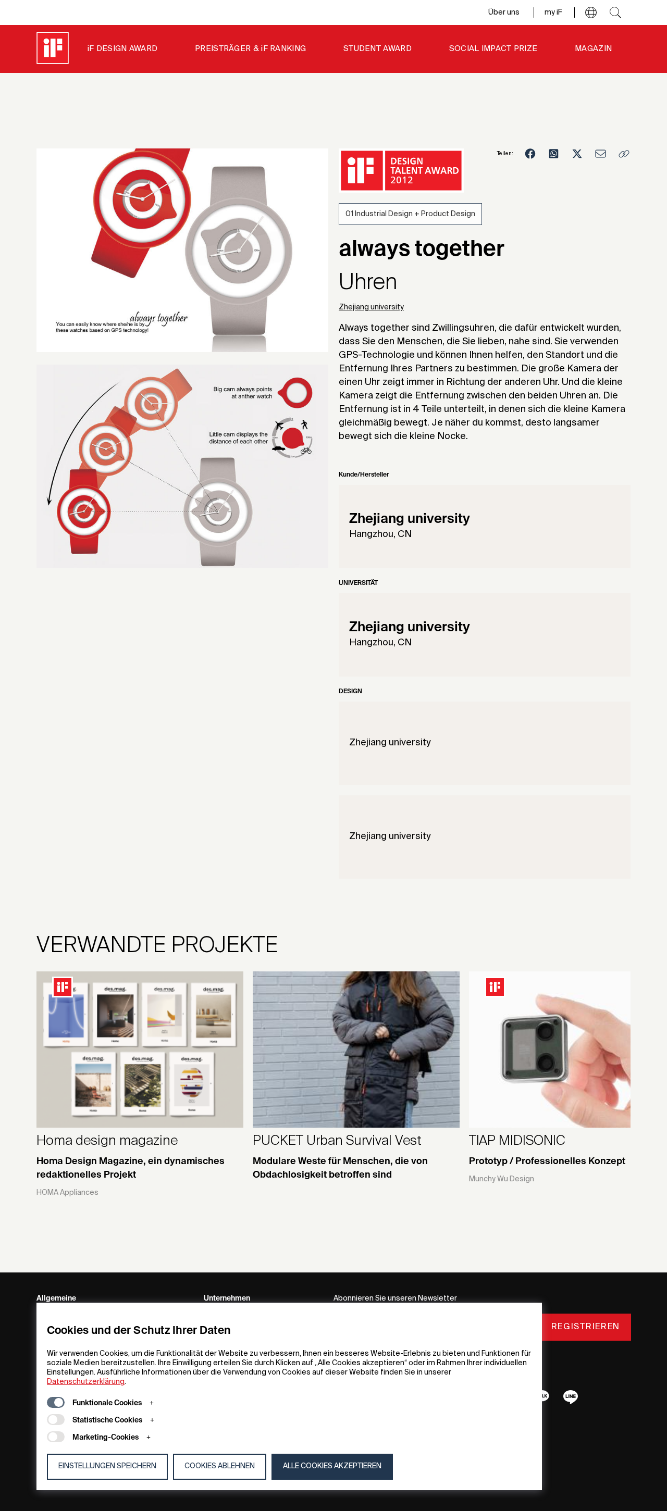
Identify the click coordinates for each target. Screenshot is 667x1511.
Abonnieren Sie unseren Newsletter (395, 1298)
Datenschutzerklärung (86, 1381)
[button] (591, 12)
